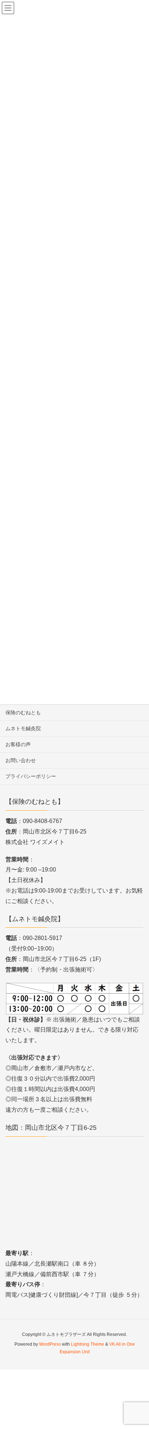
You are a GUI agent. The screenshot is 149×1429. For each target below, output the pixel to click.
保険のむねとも (23, 712)
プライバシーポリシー (30, 776)
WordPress (50, 1344)
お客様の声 (18, 744)
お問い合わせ (20, 760)
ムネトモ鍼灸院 (23, 728)
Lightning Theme (87, 1344)
